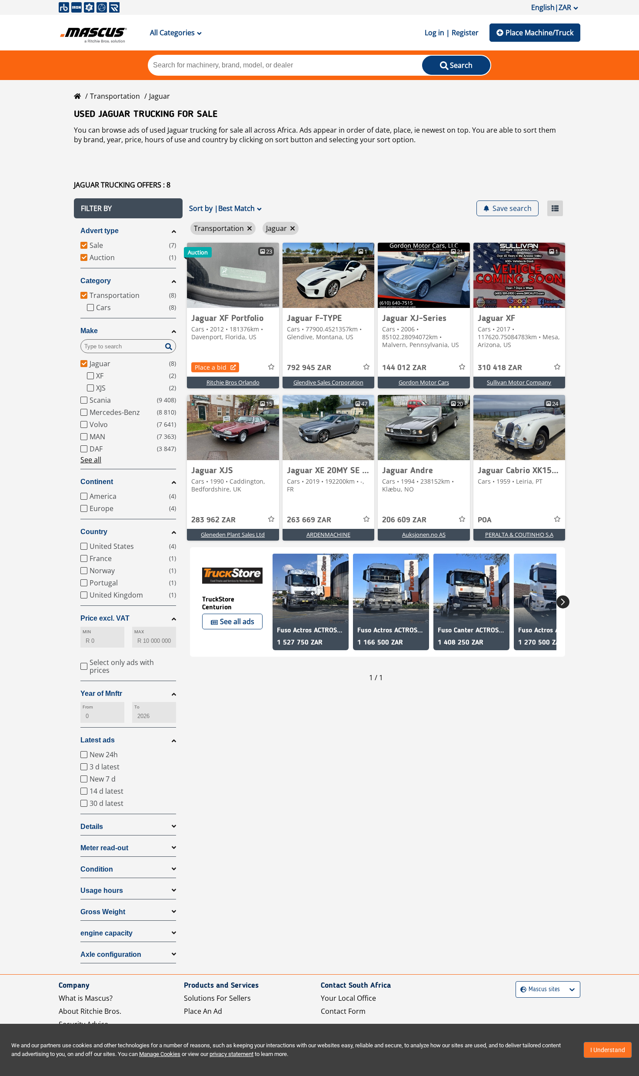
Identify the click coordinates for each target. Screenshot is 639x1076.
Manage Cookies (159, 1054)
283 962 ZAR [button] (213, 520)
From (88, 707)
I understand (607, 1049)
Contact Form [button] (343, 1011)
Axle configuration (110, 954)
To (137, 707)
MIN (87, 631)
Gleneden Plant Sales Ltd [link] (233, 534)
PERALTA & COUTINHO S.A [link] (519, 534)
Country (93, 531)
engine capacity (106, 933)
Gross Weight (102, 912)
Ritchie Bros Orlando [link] (233, 382)
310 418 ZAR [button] (500, 368)
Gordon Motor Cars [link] (424, 382)
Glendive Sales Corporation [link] (328, 382)
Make (89, 330)
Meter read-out (104, 848)
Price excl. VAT (105, 618)
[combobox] (521, 989)
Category (95, 280)
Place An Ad (203, 1011)
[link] (233, 275)
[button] (128, 208)
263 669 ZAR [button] (309, 520)
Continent (96, 481)
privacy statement (231, 1054)
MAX (139, 631)
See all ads (237, 621)
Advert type (99, 230)
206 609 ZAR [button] (404, 520)
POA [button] (485, 520)
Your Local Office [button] (348, 998)
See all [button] (90, 459)
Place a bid (210, 367)
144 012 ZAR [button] (404, 368)
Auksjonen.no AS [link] (424, 534)
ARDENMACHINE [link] (328, 534)
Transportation (115, 96)
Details (91, 826)
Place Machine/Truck (539, 32)
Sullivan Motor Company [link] (519, 382)
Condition (96, 869)
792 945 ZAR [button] (309, 368)
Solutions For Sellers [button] (217, 998)
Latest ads (97, 740)
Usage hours (101, 890)
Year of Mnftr (101, 693)
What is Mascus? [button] (86, 998)
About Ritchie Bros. (90, 1011)
